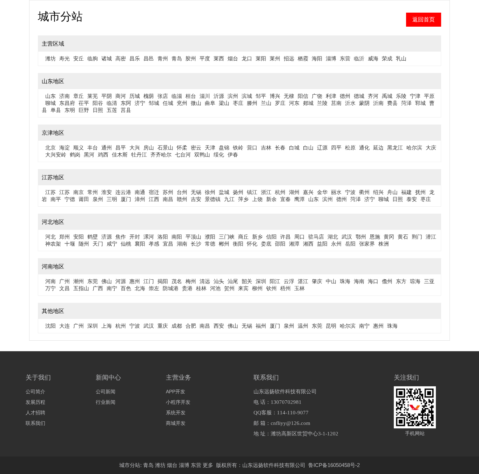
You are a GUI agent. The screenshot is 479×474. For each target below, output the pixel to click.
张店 (162, 96)
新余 (271, 199)
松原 (350, 148)
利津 (331, 96)
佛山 (106, 281)
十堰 (70, 244)
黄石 (403, 237)
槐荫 (148, 96)
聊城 (50, 103)
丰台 (92, 148)
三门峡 (227, 237)
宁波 (350, 192)
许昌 (285, 237)
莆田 (84, 199)
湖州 (294, 192)
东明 (70, 110)
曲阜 (210, 103)
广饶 (317, 96)
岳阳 (350, 244)
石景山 (165, 148)
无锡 (196, 192)
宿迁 (154, 192)
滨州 (233, 96)
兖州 (182, 103)
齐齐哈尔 (160, 155)
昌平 (120, 148)
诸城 (106, 58)
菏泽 (406, 103)
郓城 (420, 103)
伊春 (233, 155)
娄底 (266, 244)
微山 (196, 103)
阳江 (275, 281)
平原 (429, 96)
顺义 (78, 148)
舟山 (392, 192)
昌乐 (134, 58)
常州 (92, 192)
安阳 (78, 237)
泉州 (98, 199)
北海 (140, 288)
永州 (336, 244)
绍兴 (378, 192)
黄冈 (389, 237)
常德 (210, 244)
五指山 (81, 288)
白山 (308, 148)
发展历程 (35, 402)
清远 (205, 281)
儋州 (387, 281)
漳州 (140, 199)
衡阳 (238, 244)
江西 (154, 199)
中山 (331, 281)
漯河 (148, 237)
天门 (98, 244)
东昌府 (67, 103)
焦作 (120, 237)
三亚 (429, 281)
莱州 (275, 58)
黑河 (89, 155)
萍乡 (243, 199)
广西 (98, 288)
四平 (336, 148)
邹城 (154, 103)
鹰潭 (299, 199)
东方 (401, 281)
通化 (364, 148)
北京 (50, 148)
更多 (208, 465)
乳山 (401, 58)
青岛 (176, 58)
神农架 (53, 244)
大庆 (431, 148)
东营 (345, 58)
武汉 (347, 237)
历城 (134, 96)
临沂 (359, 58)
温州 (303, 326)
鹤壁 (92, 237)
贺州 (229, 288)
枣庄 (238, 103)
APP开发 (175, 391)
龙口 (247, 58)
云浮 (289, 281)
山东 (50, 96)
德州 (345, 96)
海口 (373, 281)
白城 (294, 148)
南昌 (168, 199)
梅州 (190, 281)
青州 (162, 58)
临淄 (176, 96)
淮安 (106, 192)
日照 (98, 110)
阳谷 (98, 103)
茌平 (84, 103)
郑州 (64, 237)
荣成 (387, 58)
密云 (196, 148)
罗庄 (280, 103)
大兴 (134, 148)
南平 (55, 199)
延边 (378, 148)
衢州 (364, 192)
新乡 (257, 237)
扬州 (238, 192)
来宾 (243, 288)
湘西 (308, 244)
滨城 (247, 96)
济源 (106, 237)
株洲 (383, 244)
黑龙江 (395, 148)
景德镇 (213, 199)
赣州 (182, 199)
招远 (289, 58)
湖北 (333, 237)
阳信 (303, 96)
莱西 (219, 58)
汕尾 (233, 281)
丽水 (336, 192)
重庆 (162, 326)
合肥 (190, 326)
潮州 (78, 281)
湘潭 (294, 244)
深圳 (261, 281)
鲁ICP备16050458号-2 (334, 465)
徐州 (210, 192)
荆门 (417, 237)
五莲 (112, 110)
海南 (359, 281)
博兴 (275, 96)
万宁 (50, 288)
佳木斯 (120, 155)
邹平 (261, 96)
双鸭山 (202, 155)
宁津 (415, 96)
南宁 (112, 288)
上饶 (257, 199)
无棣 (289, 96)
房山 (148, 148)
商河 (120, 96)
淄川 (205, 96)
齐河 (373, 96)
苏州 (168, 192)
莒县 (126, 110)
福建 (406, 192)
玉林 (299, 288)
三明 (112, 199)
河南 (50, 281)
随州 (84, 244)
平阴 (106, 96)
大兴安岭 (55, 155)
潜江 (431, 237)
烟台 (233, 58)
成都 (176, 326)
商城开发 (175, 423)
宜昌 (168, 244)
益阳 (322, 244)
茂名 (176, 281)
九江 (229, 199)
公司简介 (35, 391)
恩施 (375, 237)
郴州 (224, 244)
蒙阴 (364, 103)
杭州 (280, 192)
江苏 (50, 192)
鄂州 (361, 237)
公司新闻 (105, 391)
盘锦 (224, 148)
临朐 (92, 58)
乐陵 (401, 96)
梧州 (285, 288)
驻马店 (316, 237)
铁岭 (238, 148)
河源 (120, 281)
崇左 (154, 288)
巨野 (84, 110)
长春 (280, 148)
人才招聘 (35, 412)
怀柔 (182, 148)
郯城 (308, 103)
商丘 (243, 237)
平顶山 (193, 237)
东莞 (92, 281)
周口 (299, 237)
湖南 (182, 244)
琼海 (415, 281)
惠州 (134, 281)
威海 (373, 58)
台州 (182, 192)
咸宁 (112, 244)
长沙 (196, 244)
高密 (120, 58)
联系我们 (35, 423)
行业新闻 (105, 402)
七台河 (183, 155)
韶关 (247, 281)
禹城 (387, 96)
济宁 (140, 103)
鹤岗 (75, 155)
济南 (64, 96)
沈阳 (50, 326)
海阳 (317, 58)
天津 (210, 148)
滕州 (252, 103)
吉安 (196, 199)
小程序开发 (178, 402)
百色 (126, 288)
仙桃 (126, 244)
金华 (322, 192)
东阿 (126, 103)
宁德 (70, 199)
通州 (106, 148)
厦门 (126, 199)
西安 (219, 326)
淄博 (331, 58)
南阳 (176, 237)
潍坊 (50, 58)
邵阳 (280, 244)
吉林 (266, 148)
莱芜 (92, 96)
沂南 (378, 103)
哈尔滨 (414, 148)
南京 (78, 192)
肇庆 (317, 281)
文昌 (64, 288)
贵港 (187, 288)
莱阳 (261, 58)
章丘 (78, 96)
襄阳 (140, 244)
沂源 (219, 96)
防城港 (170, 288)
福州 (261, 326)
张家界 (367, 244)
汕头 (219, 281)
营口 (252, 148)
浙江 (266, 192)
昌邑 (148, 58)
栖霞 (303, 58)
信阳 (271, 237)
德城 (359, 96)
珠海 (345, 281)
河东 (294, 103)
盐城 (224, 192)
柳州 (257, 288)
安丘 (78, 58)
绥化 (219, 155)
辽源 (322, 148)
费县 (392, 103)
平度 (205, 58)
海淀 (64, 148)
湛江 (303, 281)
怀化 (252, 244)
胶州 (190, 58)
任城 (168, 103)
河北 (50, 237)
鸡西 (103, 155)
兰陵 (322, 103)
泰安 (411, 199)
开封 (134, 237)
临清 (112, 103)
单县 (55, 110)
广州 (64, 281)
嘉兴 (308, 192)
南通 (140, 192)
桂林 (201, 288)
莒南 (336, 103)
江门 (148, 281)
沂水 (350, 103)
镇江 (252, 192)
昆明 (331, 326)
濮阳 (210, 237)
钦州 (271, 288)
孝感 (154, 244)
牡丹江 (139, 155)
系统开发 (175, 412)
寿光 (64, 58)
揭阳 (162, 281)
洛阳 (162, 237)
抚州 (420, 192)
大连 (64, 326)
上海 (106, 326)
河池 (215, 288)
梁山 (224, 103)
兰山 (266, 103)
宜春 (285, 199)
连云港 (123, 192)
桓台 (190, 96)
